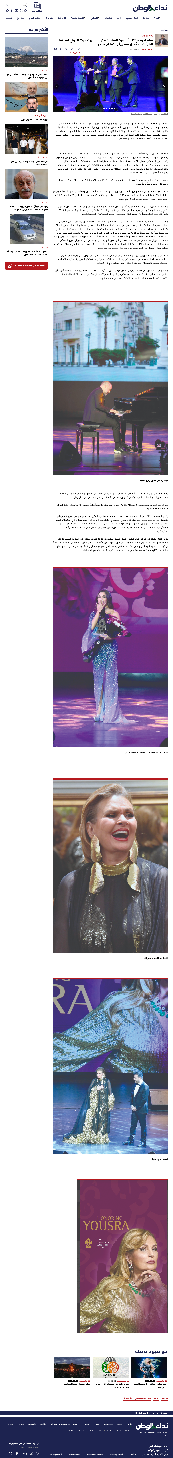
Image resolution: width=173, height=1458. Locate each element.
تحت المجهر (132, 18)
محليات (109, 1430)
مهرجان (156, 1398)
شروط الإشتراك (56, 1454)
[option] (110, 86)
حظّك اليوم (34, 18)
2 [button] (114, 109)
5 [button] (106, 109)
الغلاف (127, 1430)
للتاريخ (20, 18)
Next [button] (56, 86)
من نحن (133, 1454)
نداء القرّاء (81, 1430)
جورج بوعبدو (147, 35)
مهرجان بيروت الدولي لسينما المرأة (137, 1398)
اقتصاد (109, 18)
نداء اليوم (118, 1430)
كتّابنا (146, 18)
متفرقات (90, 1430)
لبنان (156, 18)
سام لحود (164, 1398)
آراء (119, 18)
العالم (94, 18)
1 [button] (116, 109)
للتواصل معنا (74, 1454)
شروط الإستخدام (116, 1454)
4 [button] (109, 109)
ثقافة (164, 30)
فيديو (9, 18)
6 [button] (104, 109)
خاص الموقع (71, 1430)
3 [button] (111, 109)
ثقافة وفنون (77, 18)
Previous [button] (166, 86)
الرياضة (62, 18)
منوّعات (49, 18)
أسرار (100, 1430)
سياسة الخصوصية (95, 1454)
